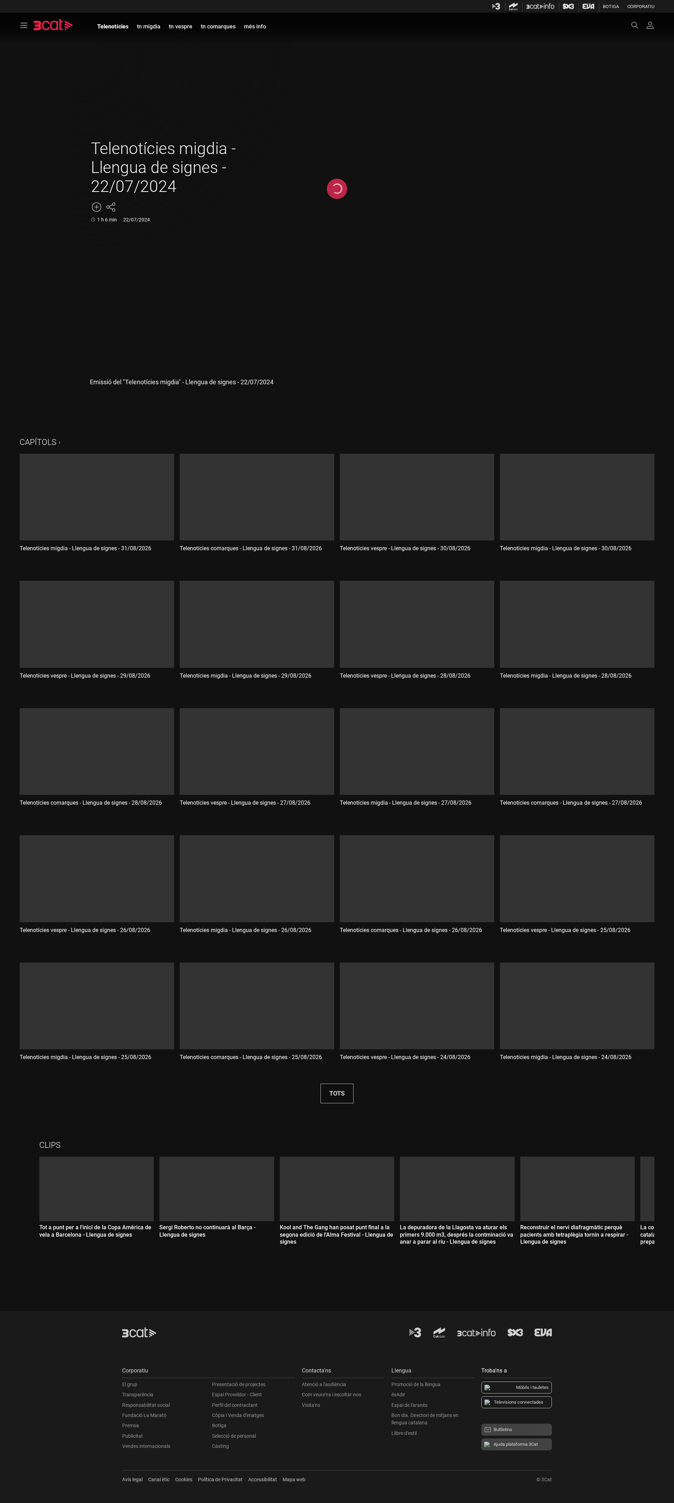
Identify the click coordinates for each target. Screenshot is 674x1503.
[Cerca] (638, 25)
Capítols (38, 442)
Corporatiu (640, 6)
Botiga (611, 6)
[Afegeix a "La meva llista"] (96, 207)
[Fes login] (650, 25)
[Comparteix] (110, 207)
